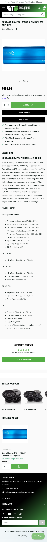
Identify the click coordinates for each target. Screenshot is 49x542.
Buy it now (23, 118)
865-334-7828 (12, 487)
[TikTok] (20, 512)
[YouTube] (9, 512)
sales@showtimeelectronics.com (20, 490)
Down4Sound (7, 29)
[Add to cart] (19, 465)
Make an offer (24, 111)
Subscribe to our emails (12, 515)
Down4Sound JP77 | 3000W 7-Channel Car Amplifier (14, 452)
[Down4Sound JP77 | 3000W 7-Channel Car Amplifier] (15, 432)
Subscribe (42, 521)
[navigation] (27, 79)
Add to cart (28, 103)
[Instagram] (3, 512)
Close (23, 496)
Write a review (23, 357)
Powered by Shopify (36, 529)
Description (7, 151)
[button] (9, 101)
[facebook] (15, 512)
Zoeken (42, 14)
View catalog (3, 8)
